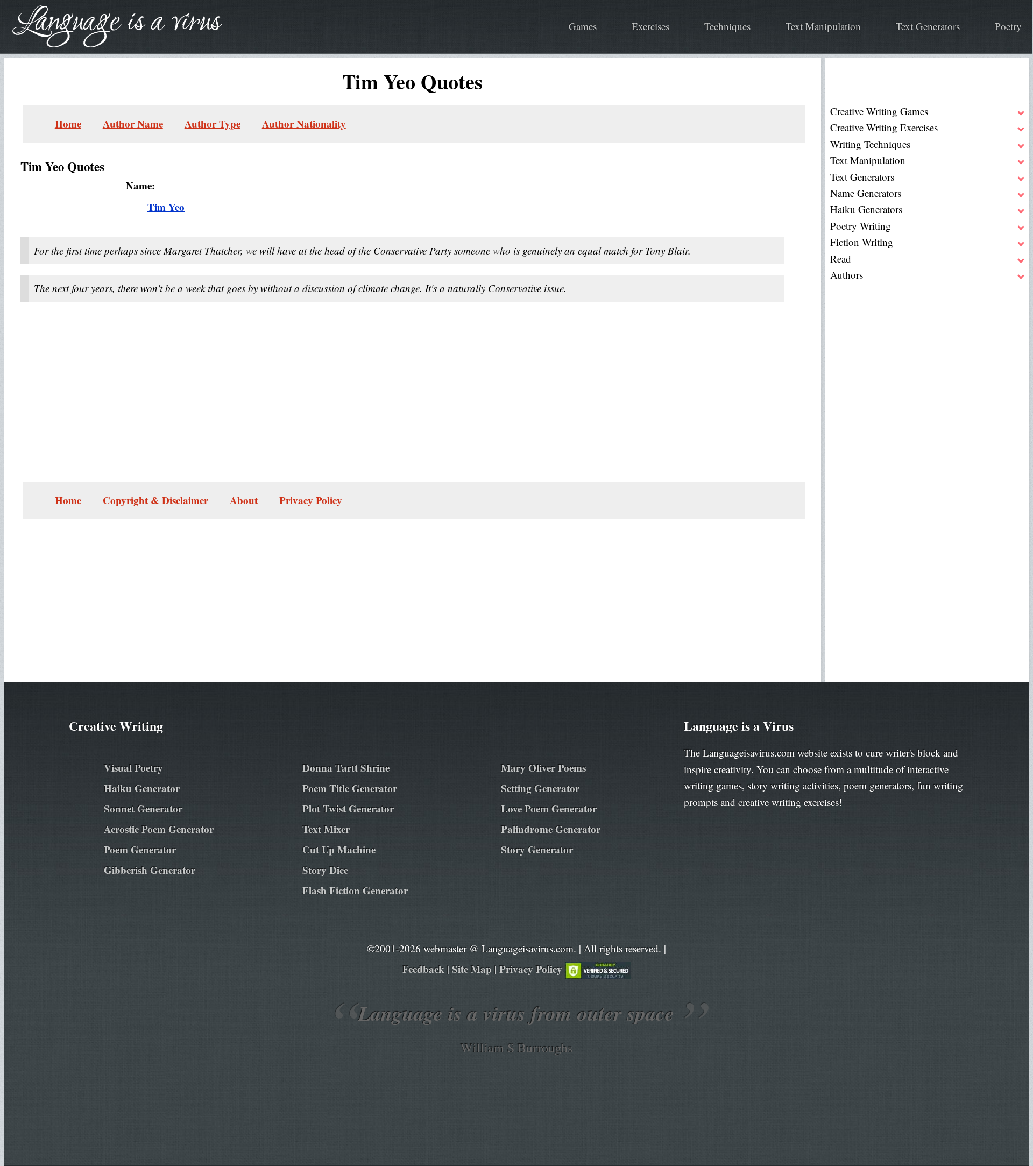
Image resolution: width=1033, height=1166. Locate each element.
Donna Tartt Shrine (346, 767)
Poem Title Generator (349, 788)
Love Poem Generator (549, 808)
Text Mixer (326, 829)
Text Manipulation (823, 26)
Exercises (650, 26)
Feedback (423, 969)
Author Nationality (304, 123)
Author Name (133, 123)
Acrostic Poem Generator (159, 829)
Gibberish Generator (149, 870)
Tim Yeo (166, 207)
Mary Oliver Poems (543, 767)
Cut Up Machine (339, 849)
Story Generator (537, 849)
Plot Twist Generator (348, 808)
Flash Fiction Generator (355, 890)
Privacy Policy (310, 500)
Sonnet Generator (143, 808)
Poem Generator (140, 849)
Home (68, 123)
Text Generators (928, 26)
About (244, 500)
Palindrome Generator (550, 829)
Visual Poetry (133, 767)
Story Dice (325, 870)
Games (583, 26)
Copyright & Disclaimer (155, 500)
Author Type (212, 123)
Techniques (727, 26)
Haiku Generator (142, 788)
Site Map (472, 969)
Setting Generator (540, 788)
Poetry (1008, 26)
